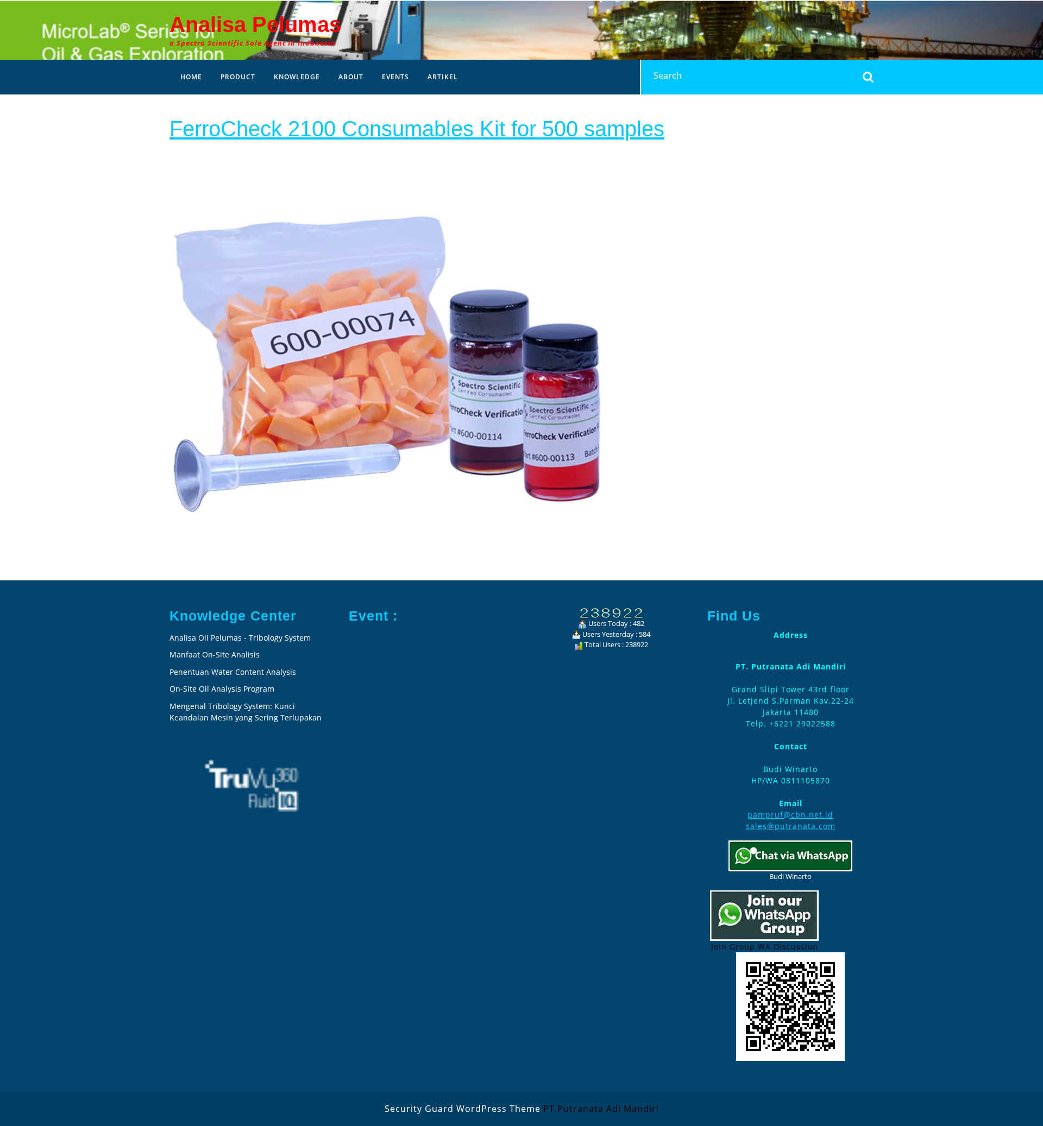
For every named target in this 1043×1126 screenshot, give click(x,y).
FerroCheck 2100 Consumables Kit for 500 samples (416, 129)
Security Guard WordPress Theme (463, 1109)
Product (238, 76)
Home (191, 76)
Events (395, 76)
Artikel (443, 76)
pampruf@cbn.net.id (790, 814)
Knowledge (297, 76)
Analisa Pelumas (255, 24)
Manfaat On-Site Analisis (214, 654)
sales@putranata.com (790, 826)
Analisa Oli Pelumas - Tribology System (240, 637)
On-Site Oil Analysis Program (221, 689)
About (350, 76)
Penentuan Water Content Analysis (233, 672)
